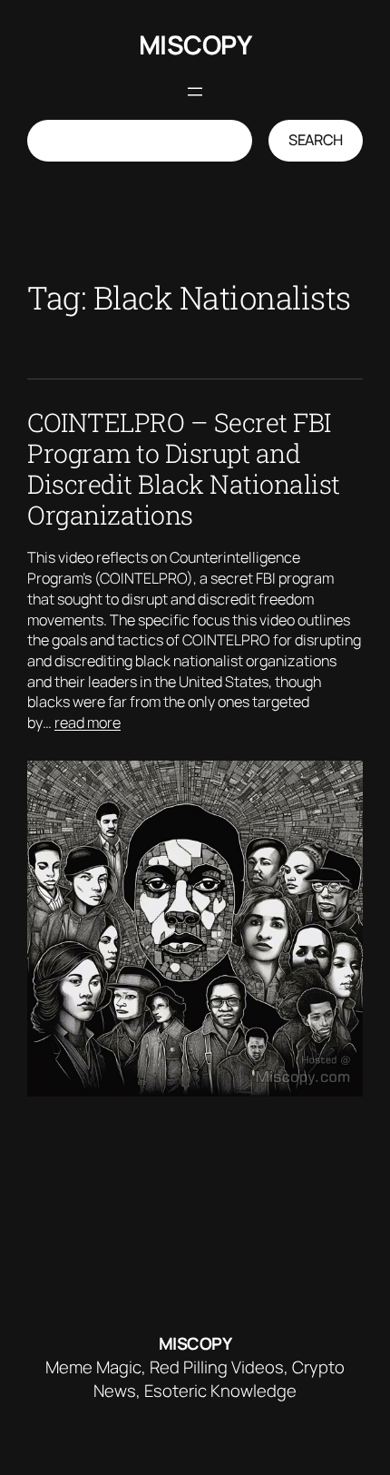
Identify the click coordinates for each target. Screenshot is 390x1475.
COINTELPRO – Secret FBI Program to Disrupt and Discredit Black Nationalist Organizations (183, 469)
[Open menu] (195, 92)
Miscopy (195, 45)
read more (87, 723)
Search (315, 140)
